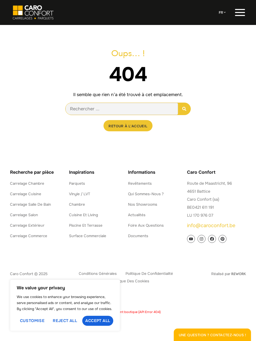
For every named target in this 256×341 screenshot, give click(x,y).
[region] (65, 305)
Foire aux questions (146, 225)
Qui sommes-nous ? (146, 193)
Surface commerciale (87, 235)
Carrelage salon (24, 214)
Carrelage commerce (28, 235)
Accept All (97, 320)
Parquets (77, 183)
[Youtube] (191, 239)
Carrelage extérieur (27, 225)
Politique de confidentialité (149, 273)
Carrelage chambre (27, 183)
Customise (32, 320)
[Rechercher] (184, 109)
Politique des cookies (130, 281)
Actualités (137, 214)
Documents (138, 235)
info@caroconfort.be (211, 225)
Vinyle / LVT (79, 193)
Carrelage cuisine (25, 193)
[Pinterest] (222, 239)
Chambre (77, 204)
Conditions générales (98, 273)
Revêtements (140, 183)
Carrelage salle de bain (30, 204)
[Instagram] (202, 239)
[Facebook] (212, 239)
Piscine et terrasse (85, 225)
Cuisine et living (83, 214)
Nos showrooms (142, 204)
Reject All (65, 320)
